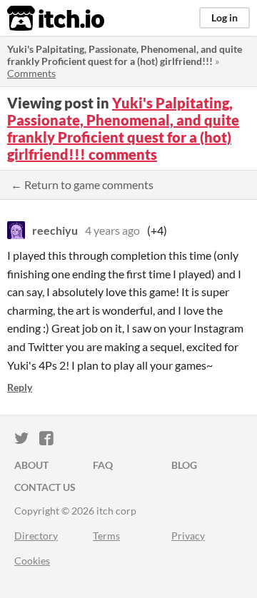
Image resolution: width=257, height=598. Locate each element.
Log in (224, 17)
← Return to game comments (82, 184)
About (31, 465)
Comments (31, 73)
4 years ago (112, 230)
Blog (184, 465)
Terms (106, 535)
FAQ (103, 465)
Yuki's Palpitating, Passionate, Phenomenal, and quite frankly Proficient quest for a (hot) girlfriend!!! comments (123, 128)
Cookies (32, 560)
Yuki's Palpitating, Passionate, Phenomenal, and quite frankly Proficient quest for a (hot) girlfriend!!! (124, 55)
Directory (36, 535)
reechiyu (55, 230)
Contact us (45, 487)
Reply (19, 387)
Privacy (188, 535)
